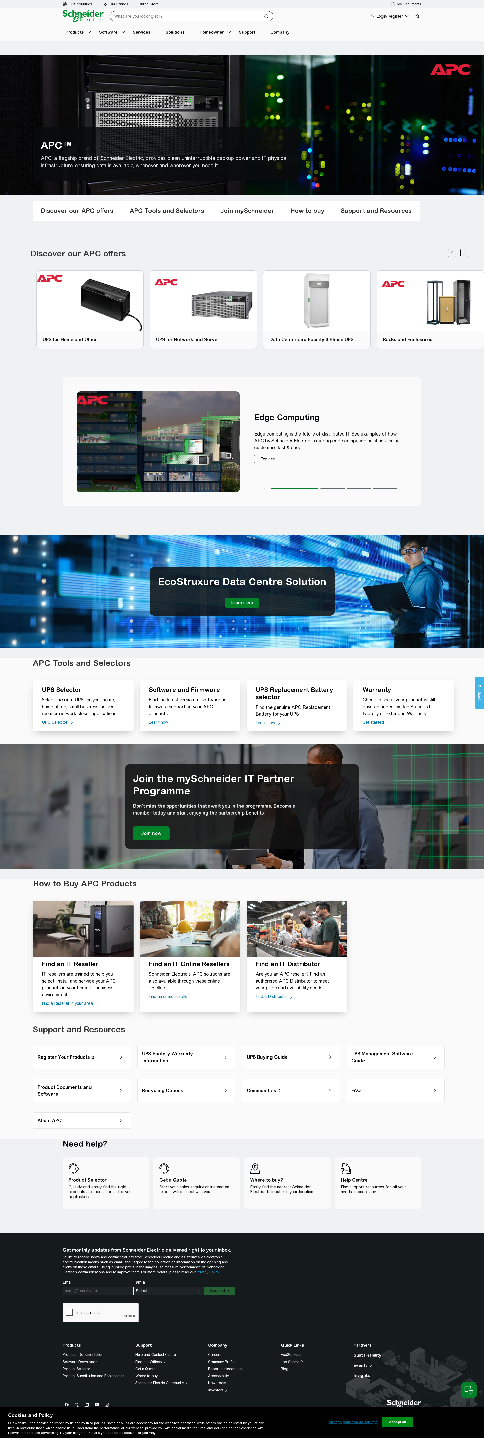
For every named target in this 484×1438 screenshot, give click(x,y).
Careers (214, 1355)
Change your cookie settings (353, 1422)
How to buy (307, 210)
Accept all (397, 1422)
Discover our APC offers (77, 210)
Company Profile (221, 1362)
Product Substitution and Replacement (94, 1376)
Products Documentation (83, 1355)
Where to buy (146, 1376)
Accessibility (218, 1376)
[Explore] (267, 459)
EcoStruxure (291, 1355)
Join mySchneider (247, 210)
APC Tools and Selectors (167, 210)
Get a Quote (145, 1369)
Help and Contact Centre (155, 1355)
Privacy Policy (208, 1272)
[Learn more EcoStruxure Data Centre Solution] (242, 603)
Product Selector (76, 1369)
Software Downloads (80, 1362)
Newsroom (217, 1383)
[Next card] (464, 253)
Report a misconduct (225, 1369)
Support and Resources (376, 210)
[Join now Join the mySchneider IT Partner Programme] (151, 833)
